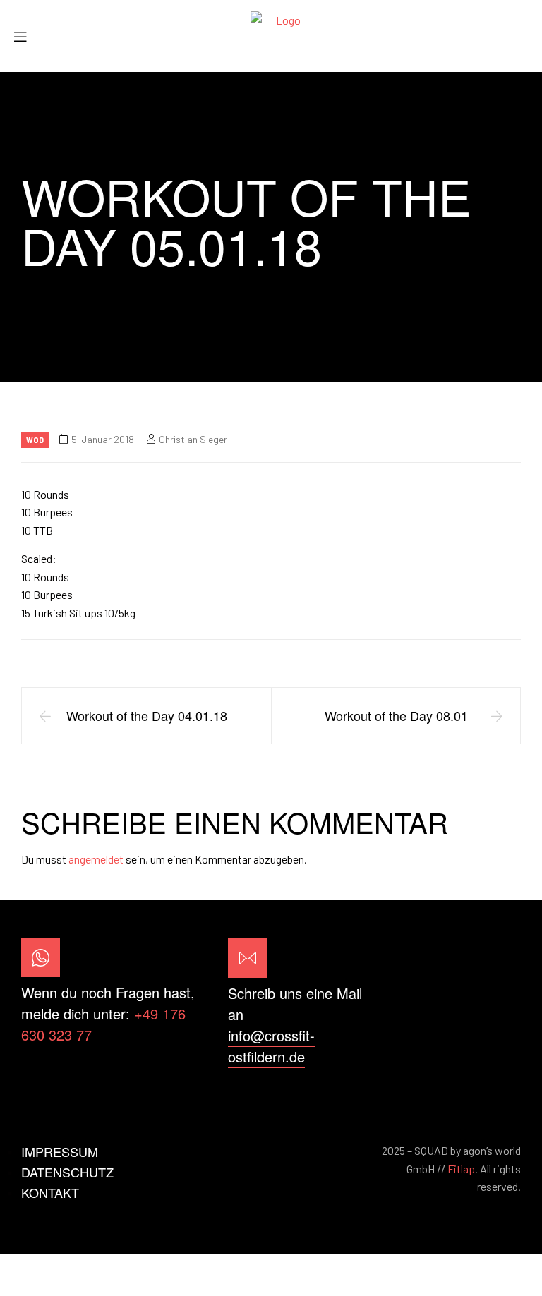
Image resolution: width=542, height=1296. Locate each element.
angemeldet (96, 859)
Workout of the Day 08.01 (396, 715)
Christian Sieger (193, 439)
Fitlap (461, 1168)
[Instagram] (502, 1003)
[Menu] (25, 36)
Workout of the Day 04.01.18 (146, 715)
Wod (35, 439)
